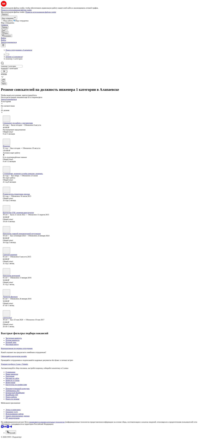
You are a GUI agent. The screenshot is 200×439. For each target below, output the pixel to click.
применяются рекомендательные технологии (47, 422)
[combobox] (11, 66)
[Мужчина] (6, 142)
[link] (5, 32)
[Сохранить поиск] (3, 81)
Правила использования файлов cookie (40, 12)
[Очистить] (4, 71)
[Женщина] (6, 119)
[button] (3, 38)
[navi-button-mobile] (3, 45)
